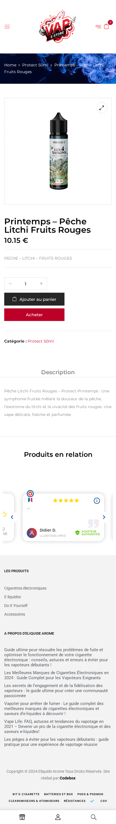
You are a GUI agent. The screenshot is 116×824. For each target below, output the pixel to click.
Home (10, 64)
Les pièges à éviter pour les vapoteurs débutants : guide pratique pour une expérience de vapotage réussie (56, 742)
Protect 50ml (35, 64)
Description (58, 372)
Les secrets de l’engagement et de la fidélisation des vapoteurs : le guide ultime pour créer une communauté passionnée (56, 690)
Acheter (34, 314)
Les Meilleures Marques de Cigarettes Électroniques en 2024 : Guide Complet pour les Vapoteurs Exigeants (56, 675)
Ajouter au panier (37, 299)
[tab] (58, 372)
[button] (106, 26)
